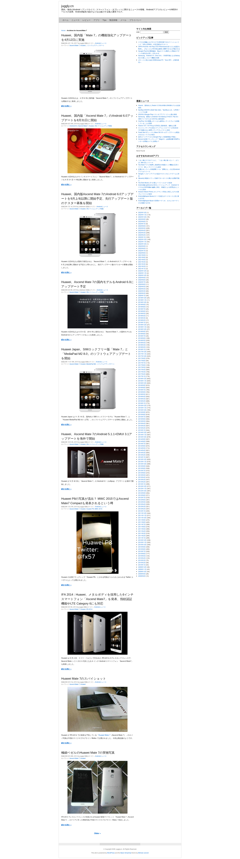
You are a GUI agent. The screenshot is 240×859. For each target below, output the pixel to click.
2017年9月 (142, 358)
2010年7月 (142, 551)
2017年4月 (142, 369)
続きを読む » (66, 106)
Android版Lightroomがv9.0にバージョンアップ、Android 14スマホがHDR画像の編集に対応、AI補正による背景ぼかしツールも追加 (158, 187)
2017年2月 (142, 374)
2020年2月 (142, 293)
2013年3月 (142, 479)
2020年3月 (142, 291)
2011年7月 (142, 524)
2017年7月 (142, 363)
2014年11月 (142, 434)
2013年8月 (142, 468)
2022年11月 (142, 241)
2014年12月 (142, 432)
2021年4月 (142, 262)
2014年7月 (142, 443)
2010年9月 (142, 547)
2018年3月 (142, 345)
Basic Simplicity (125, 853)
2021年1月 (142, 268)
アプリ (97, 20)
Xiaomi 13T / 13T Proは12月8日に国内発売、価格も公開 (157, 125)
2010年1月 (142, 565)
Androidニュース (100, 43)
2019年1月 (142, 322)
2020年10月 (142, 275)
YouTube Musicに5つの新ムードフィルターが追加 (155, 183)
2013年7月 (142, 470)
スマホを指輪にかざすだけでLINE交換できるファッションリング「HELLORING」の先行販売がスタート (158, 43)
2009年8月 (142, 576)
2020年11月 (142, 273)
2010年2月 (142, 562)
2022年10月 (142, 244)
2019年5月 (142, 313)
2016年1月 (142, 403)
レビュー (86, 20)
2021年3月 (142, 264)
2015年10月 (142, 410)
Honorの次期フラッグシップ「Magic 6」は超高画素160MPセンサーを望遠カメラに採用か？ (159, 140)
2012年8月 (142, 495)
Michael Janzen (143, 853)
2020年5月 (142, 286)
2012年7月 (142, 497)
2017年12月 (142, 351)
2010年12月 (142, 540)
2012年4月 (142, 504)
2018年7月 (142, 336)
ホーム (65, 20)
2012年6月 (142, 500)
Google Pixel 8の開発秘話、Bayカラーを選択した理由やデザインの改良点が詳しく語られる (158, 52)
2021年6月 (142, 259)
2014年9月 (142, 439)
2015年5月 (142, 421)
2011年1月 (142, 538)
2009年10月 (142, 571)
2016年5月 (142, 394)
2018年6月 (142, 338)
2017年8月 (142, 360)
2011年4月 (142, 531)
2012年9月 (142, 493)
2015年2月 (142, 428)
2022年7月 (142, 250)
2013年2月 (142, 482)
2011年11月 (142, 515)
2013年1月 (142, 484)
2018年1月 (142, 349)
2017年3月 (142, 372)
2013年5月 (142, 475)
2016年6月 (142, 392)
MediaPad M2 (91, 364)
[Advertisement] (155, 81)
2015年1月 (142, 430)
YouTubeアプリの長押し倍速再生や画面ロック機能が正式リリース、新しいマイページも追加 (158, 166)
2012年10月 (142, 491)
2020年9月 (142, 277)
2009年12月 (142, 567)
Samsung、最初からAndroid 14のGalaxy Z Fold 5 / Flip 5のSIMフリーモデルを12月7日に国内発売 (158, 117)
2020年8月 (142, 280)
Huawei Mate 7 (104, 735)
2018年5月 (142, 340)
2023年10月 (142, 217)
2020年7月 (142, 282)
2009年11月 (142, 569)
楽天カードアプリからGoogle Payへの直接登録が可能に (157, 137)
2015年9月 (142, 412)
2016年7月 (142, 390)
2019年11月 (142, 300)
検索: (138, 32)
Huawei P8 (90, 509)
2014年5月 (142, 448)
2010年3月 (142, 560)
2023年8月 (142, 221)
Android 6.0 (73, 126)
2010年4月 (142, 558)
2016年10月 (142, 383)
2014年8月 (142, 441)
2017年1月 (142, 376)
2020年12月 (142, 271)
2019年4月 (142, 316)
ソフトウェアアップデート (95, 45)
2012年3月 (142, 506)
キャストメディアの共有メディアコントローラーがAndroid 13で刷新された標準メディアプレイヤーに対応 (158, 129)
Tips (104, 20)
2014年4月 (142, 450)
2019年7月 (142, 309)
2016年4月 (142, 396)
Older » (97, 833)
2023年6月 (142, 226)
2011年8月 (142, 522)
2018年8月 (142, 334)
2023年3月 (142, 233)
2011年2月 (142, 535)
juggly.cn (67, 6)
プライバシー (135, 20)
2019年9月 (142, 304)
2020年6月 (142, 284)
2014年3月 (142, 452)
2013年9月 (142, 466)
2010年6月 (142, 553)
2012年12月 (142, 486)
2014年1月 (142, 457)
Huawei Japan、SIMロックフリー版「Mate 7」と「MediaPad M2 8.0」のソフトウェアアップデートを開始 (96, 354)
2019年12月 (142, 298)
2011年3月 (142, 533)
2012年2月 (142, 509)
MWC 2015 (98, 509)
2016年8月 (142, 387)
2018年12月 (142, 325)
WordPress (111, 853)
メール (123, 20)
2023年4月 (142, 230)
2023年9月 (142, 219)
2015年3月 (142, 426)
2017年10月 (142, 356)
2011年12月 (142, 513)
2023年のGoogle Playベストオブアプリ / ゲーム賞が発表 (157, 114)
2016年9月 (142, 385)
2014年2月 (142, 455)
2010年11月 (142, 542)
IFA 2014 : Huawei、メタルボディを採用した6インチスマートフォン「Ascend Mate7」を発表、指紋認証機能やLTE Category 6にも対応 (97, 599)
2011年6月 (142, 526)
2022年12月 (142, 239)
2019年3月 (142, 318)
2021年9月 (142, 255)
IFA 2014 (89, 609)
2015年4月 (142, 423)
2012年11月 (142, 488)
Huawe (91, 126)
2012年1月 (142, 511)
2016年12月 (142, 378)
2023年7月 (142, 224)
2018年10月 (142, 329)
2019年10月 (142, 302)
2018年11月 (142, 327)
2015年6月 (142, 419)
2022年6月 (142, 253)
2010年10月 (142, 544)
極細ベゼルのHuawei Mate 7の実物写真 (88, 752)
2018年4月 (142, 342)
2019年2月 (142, 320)
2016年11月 (142, 381)
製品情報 (113, 20)
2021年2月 (142, 266)
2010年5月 (142, 556)
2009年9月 (142, 574)
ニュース (76, 20)
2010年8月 (142, 549)
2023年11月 (142, 215)
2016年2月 (142, 401)
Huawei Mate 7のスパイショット (83, 678)
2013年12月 (142, 459)
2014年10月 (142, 437)
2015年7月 (142, 417)
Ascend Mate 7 (75, 45)
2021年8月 (142, 257)
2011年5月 (142, 529)
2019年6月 (142, 311)
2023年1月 (142, 237)
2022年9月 (142, 246)
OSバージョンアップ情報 (103, 126)
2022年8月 (142, 248)
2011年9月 (142, 520)
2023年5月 (142, 228)
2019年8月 (142, 307)
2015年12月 (142, 405)
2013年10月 (142, 464)
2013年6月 (142, 473)
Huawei (83, 45)
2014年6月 (142, 446)
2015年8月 (142, 414)
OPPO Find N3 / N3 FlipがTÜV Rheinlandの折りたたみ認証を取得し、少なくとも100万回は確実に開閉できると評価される (159, 47)
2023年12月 (142, 212)
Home (63, 30)
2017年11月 (142, 354)
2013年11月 (142, 461)
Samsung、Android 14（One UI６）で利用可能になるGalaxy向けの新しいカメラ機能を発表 (159, 56)
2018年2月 (142, 347)
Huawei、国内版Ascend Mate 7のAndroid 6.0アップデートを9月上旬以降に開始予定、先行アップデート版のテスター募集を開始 (97, 198)
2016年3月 (142, 399)
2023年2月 (142, 235)
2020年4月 (142, 289)
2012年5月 (142, 502)
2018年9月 (142, 331)
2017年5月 (142, 367)
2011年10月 (142, 518)
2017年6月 (142, 365)
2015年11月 (142, 408)
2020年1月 (142, 295)
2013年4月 (142, 477)
